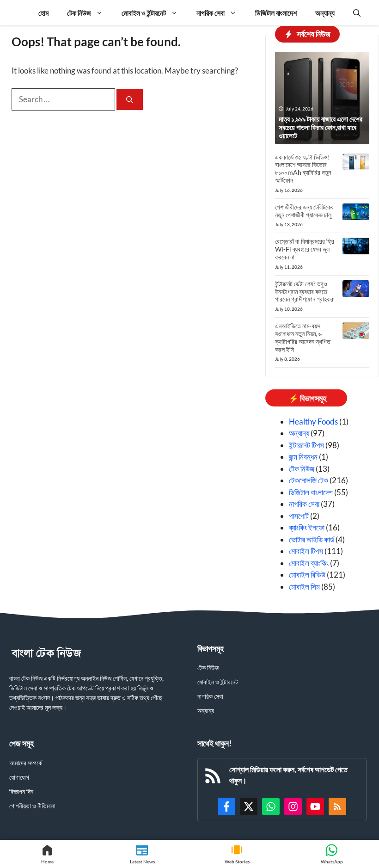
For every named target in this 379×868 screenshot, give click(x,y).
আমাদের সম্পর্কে (25, 763)
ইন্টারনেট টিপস (306, 445)
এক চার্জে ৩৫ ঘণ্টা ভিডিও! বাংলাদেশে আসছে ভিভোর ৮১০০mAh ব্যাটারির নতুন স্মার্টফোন (303, 168)
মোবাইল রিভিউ (307, 574)
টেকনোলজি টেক (308, 480)
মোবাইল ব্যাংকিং (309, 563)
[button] (357, 12)
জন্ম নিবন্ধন (303, 457)
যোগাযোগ (19, 777)
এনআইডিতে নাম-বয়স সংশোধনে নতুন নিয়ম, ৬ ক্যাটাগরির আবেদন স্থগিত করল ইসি (302, 337)
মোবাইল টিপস (306, 551)
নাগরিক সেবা (210, 12)
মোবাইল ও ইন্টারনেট (144, 12)
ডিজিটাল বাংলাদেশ (276, 12)
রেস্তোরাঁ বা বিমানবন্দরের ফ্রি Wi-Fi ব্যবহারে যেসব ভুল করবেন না (304, 249)
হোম (43, 12)
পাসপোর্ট (299, 516)
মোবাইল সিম (304, 586)
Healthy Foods (313, 421)
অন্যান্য (325, 12)
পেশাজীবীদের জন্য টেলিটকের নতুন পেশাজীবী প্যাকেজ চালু (304, 211)
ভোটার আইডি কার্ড (311, 539)
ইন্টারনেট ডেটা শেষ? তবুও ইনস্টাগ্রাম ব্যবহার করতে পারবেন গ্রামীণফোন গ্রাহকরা (305, 291)
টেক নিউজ (79, 12)
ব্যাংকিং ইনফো (306, 527)
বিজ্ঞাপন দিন (21, 791)
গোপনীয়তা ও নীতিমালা (32, 806)
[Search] (129, 99)
